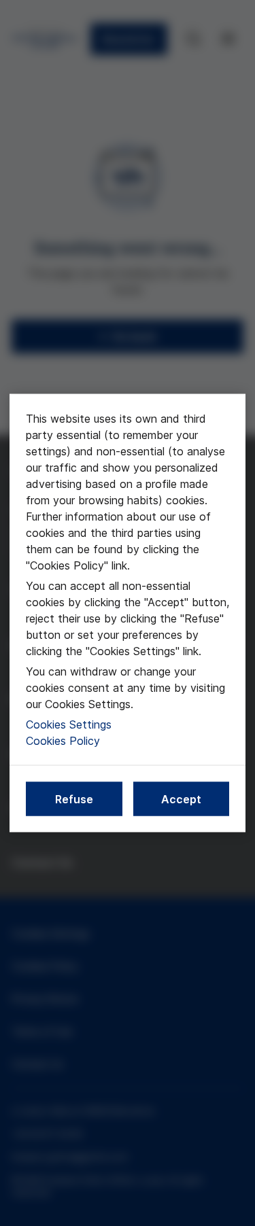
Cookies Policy (63, 741)
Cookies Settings (69, 724)
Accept (181, 799)
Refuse (74, 799)
